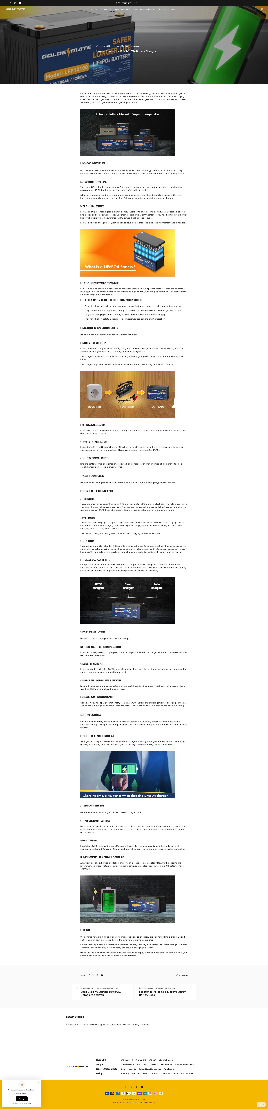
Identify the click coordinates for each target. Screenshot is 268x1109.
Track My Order (127, 1064)
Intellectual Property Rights (124, 1102)
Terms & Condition (169, 1073)
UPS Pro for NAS (139, 1060)
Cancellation (187, 1073)
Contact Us (142, 1064)
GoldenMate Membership (150, 1069)
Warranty (125, 1073)
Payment (154, 1064)
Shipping (136, 1073)
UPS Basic (125, 1060)
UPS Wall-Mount (166, 1060)
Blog (123, 1069)
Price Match (166, 1064)
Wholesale (169, 1069)
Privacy (155, 1073)
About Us (132, 1069)
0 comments (183, 975)
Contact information (146, 1102)
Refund (146, 1073)
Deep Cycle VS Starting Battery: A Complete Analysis (101, 993)
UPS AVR (152, 1060)
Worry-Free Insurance (184, 1064)
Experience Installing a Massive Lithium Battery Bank (162, 993)
